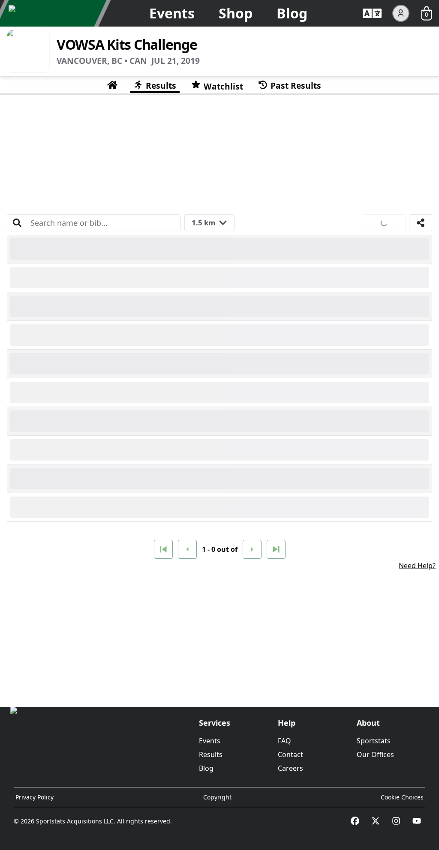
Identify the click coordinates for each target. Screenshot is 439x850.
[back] (187, 549)
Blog (292, 13)
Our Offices (375, 754)
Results (211, 754)
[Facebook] (355, 820)
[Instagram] (396, 820)
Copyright (217, 797)
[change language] (372, 13)
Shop (236, 13)
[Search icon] (17, 223)
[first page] (163, 549)
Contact (290, 754)
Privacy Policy (34, 797)
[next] (252, 549)
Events (172, 13)
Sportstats (374, 740)
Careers (290, 768)
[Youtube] (416, 820)
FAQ (284, 740)
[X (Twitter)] (375, 820)
